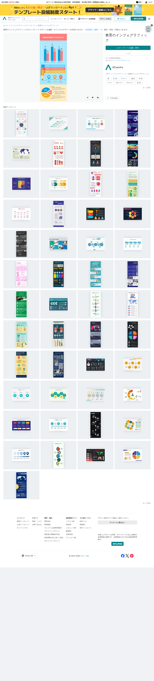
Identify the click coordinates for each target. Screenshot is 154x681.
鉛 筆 (139, 83)
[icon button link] (149, 19)
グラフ (110, 83)
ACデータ (83, 521)
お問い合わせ (37, 524)
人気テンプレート (23, 524)
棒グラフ (119, 83)
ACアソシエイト (85, 528)
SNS (139, 2)
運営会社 (47, 521)
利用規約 (47, 524)
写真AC (68, 524)
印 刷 (141, 78)
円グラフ (130, 83)
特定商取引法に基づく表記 (53, 537)
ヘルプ (150, 2)
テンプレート (55, 19)
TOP (107, 74)
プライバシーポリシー (52, 531)
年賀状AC (69, 534)
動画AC (68, 531)
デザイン (124, 78)
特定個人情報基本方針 (52, 534)
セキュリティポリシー (52, 541)
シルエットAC (71, 528)
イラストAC (70, 521)
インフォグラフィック (122, 60)
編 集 (133, 78)
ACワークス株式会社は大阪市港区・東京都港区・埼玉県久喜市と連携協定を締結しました (78, 2)
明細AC (82, 524)
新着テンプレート (23, 521)
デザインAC (84, 556)
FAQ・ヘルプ (37, 521)
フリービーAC (71, 537)
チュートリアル (22, 528)
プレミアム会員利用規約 (53, 528)
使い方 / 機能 (69, 19)
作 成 (115, 78)
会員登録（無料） (92, 29)
